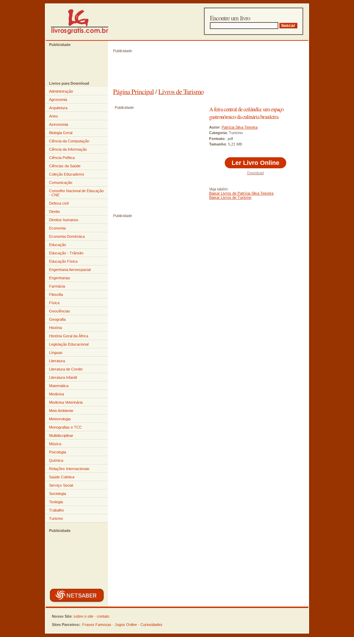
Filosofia (56, 294)
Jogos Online (126, 624)
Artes (53, 116)
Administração (61, 91)
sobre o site (83, 616)
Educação (57, 245)
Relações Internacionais (69, 469)
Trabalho (56, 510)
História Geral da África (68, 336)
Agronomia (58, 99)
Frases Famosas (96, 624)
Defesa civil (58, 203)
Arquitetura (58, 108)
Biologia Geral (60, 133)
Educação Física (63, 261)
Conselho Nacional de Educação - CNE (76, 193)
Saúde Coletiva (61, 477)
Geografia (57, 319)
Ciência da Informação (68, 149)
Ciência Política (62, 158)
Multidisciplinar (61, 435)
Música (55, 444)
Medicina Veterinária (66, 402)
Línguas (56, 352)
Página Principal (133, 91)
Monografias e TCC (65, 427)
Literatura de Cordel (65, 369)
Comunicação (60, 182)
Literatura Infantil (63, 377)
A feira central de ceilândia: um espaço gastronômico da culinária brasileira (246, 113)
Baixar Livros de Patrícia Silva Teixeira (241, 193)
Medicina (56, 394)
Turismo (56, 518)
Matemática (58, 386)
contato (103, 616)
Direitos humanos (63, 220)
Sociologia (57, 493)
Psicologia (57, 452)
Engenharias (59, 278)
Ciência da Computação (69, 141)
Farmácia (57, 286)
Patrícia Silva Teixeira (240, 127)
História (55, 328)
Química (56, 460)
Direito (54, 211)
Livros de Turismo (181, 91)
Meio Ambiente (61, 411)
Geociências (59, 311)
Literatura (57, 361)
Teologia (56, 502)
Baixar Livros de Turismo (230, 197)
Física (54, 303)
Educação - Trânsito (66, 253)
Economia (57, 228)
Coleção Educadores (66, 174)
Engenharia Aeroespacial (70, 270)
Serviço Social (61, 485)
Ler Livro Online (255, 162)
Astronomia (58, 124)
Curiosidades (151, 624)
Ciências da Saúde (65, 166)
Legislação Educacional (68, 344)
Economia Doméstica (67, 236)
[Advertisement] (73, 63)
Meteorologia (60, 419)
